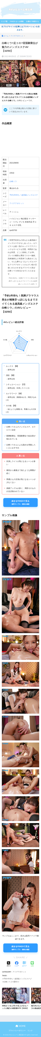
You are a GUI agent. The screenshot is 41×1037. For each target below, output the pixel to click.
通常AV (16, 982)
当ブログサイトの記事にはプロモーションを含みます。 (20, 28)
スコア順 (4, 21)
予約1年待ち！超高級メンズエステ (23, 195)
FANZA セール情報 (17, 21)
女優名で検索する (32, 21)
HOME (22, 1026)
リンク (30, 1030)
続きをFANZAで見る (20, 502)
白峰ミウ (13, 181)
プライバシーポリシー (17, 1030)
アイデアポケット (16, 203)
